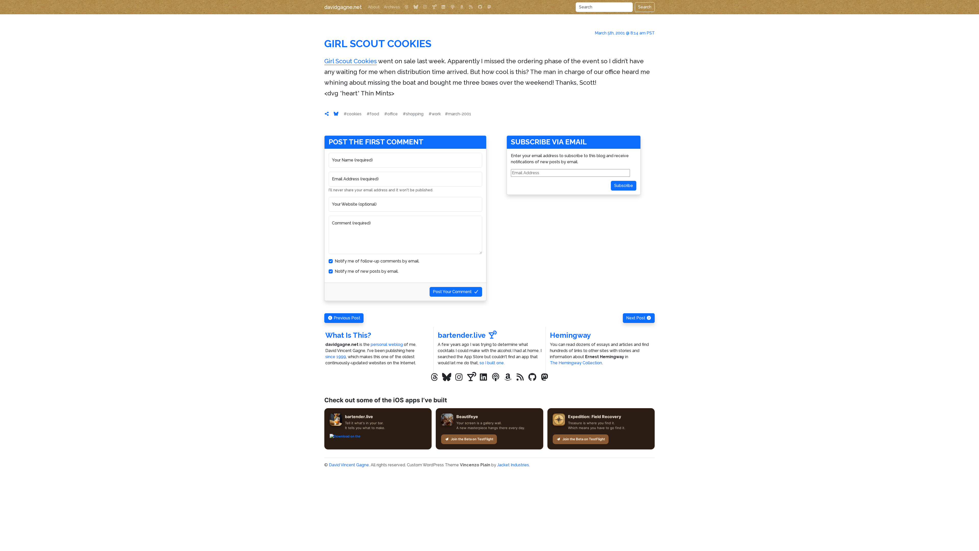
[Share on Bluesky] (336, 113)
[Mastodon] (489, 7)
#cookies (353, 113)
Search (644, 7)
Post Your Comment (452, 291)
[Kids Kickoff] (452, 7)
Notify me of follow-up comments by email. (377, 261)
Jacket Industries (513, 464)
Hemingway (570, 335)
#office (391, 113)
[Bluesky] (415, 7)
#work (435, 113)
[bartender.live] (434, 7)
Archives (392, 7)
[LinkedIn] (443, 7)
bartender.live (462, 335)
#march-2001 (458, 113)
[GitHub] (480, 7)
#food (373, 113)
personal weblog (387, 344)
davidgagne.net (343, 7)
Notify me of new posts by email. (366, 271)
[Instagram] (425, 7)
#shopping (413, 113)
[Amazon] (461, 7)
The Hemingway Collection (576, 362)
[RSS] (470, 7)
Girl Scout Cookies (377, 43)
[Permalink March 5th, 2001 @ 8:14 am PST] (326, 113)
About (374, 7)
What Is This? (348, 335)
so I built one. (492, 362)
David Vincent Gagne (349, 464)
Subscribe (623, 185)
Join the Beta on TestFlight (472, 439)
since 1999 (335, 356)
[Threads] (406, 7)
